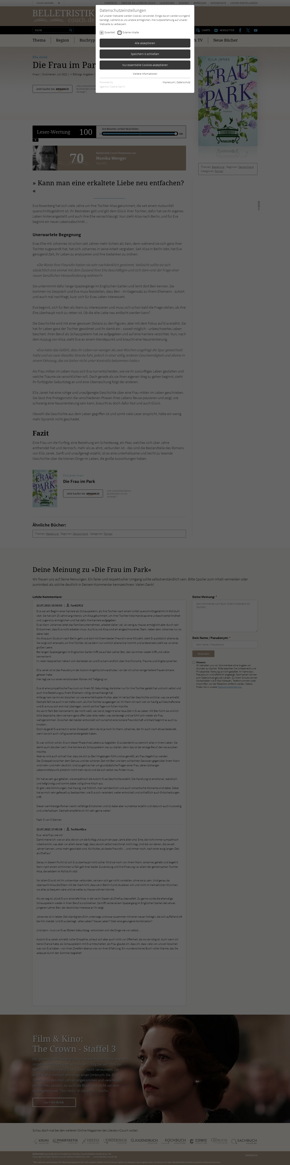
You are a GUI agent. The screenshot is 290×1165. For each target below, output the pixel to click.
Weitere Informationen (145, 73)
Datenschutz (183, 82)
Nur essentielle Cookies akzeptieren (145, 65)
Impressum (169, 82)
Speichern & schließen (145, 54)
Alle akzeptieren (145, 43)
